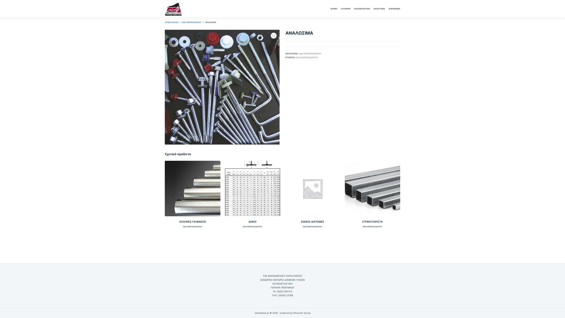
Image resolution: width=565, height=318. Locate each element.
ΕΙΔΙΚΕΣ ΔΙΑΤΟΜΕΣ (312, 221)
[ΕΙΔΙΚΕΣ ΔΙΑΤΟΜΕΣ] (312, 188)
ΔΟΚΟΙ (252, 221)
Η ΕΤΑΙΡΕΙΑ (345, 9)
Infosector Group (301, 313)
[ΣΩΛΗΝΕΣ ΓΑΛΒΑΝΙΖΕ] (192, 188)
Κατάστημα (379, 9)
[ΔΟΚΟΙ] (252, 188)
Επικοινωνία (394, 9)
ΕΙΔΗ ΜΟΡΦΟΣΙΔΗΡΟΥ (310, 53)
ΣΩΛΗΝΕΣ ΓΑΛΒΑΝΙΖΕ (192, 221)
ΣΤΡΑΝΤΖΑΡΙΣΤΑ (372, 221)
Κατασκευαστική (362, 9)
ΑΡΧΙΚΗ (333, 9)
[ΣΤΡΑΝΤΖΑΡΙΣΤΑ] (372, 188)
